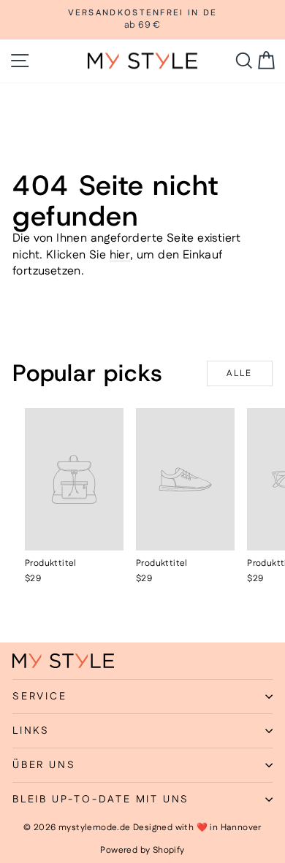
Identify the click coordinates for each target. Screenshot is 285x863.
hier (120, 255)
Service (39, 696)
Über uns (43, 765)
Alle (240, 373)
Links (31, 731)
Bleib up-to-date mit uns (100, 799)
